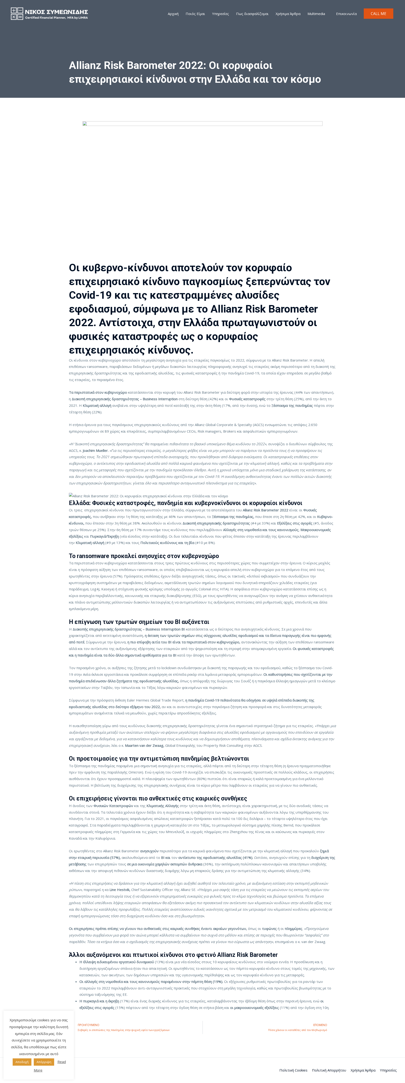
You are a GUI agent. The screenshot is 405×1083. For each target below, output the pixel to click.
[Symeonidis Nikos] (49, 13)
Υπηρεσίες (220, 13)
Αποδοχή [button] (22, 1062)
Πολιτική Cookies (293, 1070)
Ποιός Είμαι (195, 13)
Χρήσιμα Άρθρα (288, 13)
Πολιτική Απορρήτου (329, 1070)
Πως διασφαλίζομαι (252, 13)
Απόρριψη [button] (44, 1062)
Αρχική (173, 13)
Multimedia (316, 13)
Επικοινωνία (346, 13)
